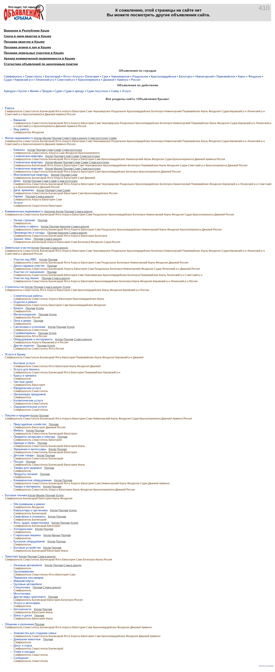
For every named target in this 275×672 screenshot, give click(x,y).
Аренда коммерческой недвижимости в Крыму (39, 58)
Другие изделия (24, 345)
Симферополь (13, 76)
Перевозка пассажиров (28, 577)
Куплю (22, 91)
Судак (8, 79)
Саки (105, 76)
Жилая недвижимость (19, 138)
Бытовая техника (16, 495)
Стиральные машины (27, 535)
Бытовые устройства (27, 547)
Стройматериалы (25, 333)
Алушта (77, 76)
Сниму (115, 91)
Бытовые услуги (24, 363)
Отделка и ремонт (25, 302)
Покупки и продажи (17, 415)
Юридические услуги (27, 388)
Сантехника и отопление (29, 326)
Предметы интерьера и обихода (34, 436)
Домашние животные (27, 639)
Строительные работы (28, 295)
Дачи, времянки (24, 190)
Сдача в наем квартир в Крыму (27, 36)
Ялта (66, 76)
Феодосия (254, 76)
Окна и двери (22, 320)
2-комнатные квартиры (28, 162)
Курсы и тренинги (25, 375)
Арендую (10, 91)
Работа (9, 108)
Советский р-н (66, 79)
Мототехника (22, 593)
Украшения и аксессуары (30, 449)
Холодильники (23, 529)
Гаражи (18, 196)
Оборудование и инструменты (33, 339)
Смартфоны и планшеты (29, 516)
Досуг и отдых (23, 645)
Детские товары (24, 455)
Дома (17, 181)
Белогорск (185, 76)
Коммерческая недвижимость (24, 211)
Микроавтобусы (24, 581)
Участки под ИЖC (25, 259)
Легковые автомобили (28, 565)
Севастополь (33, 76)
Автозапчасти (22, 609)
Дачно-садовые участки (29, 265)
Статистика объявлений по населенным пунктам (41, 64)
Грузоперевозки (24, 571)
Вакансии (20, 120)
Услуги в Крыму (15, 354)
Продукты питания (25, 474)
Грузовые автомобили (28, 584)
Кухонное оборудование (29, 541)
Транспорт (11, 556)
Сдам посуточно (97, 91)
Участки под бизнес (26, 278)
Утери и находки (24, 651)
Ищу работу (21, 129)
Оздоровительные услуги (30, 406)
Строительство (14, 287)
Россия (135, 79)
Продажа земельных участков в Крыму (34, 52)
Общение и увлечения (19, 624)
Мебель (19, 430)
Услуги (126, 91)
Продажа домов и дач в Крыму (27, 47)
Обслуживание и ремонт (29, 504)
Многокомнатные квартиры (31, 174)
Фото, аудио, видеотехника (31, 522)
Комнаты (19, 149)
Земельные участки (18, 247)
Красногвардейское (163, 76)
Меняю (34, 91)
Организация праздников (30, 394)
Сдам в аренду (74, 91)
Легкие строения (24, 220)
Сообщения (21, 658)
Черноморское (120, 76)
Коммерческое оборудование (33, 480)
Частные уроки (23, 381)
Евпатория (92, 76)
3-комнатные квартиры (28, 168)
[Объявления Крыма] (24, 19)
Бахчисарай (52, 76)
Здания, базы (22, 239)
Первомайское (225, 76)
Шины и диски (23, 615)
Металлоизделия (25, 314)
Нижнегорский (204, 76)
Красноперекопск (89, 79)
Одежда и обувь (24, 443)
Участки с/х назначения (29, 272)
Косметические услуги (28, 400)
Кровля (18, 308)
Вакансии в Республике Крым (26, 30)
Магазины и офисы (26, 226)
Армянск (122, 79)
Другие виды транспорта (30, 596)
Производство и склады (29, 232)
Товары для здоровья (28, 467)
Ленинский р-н (45, 79)
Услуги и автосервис (27, 603)
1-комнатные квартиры (28, 156)
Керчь (242, 76)
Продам (47, 91)
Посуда (18, 461)
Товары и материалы (27, 486)
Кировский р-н (24, 79)
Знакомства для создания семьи (35, 633)
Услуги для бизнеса (26, 369)
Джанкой (108, 79)
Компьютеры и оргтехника (30, 510)
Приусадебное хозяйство (30, 424)
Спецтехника (22, 587)
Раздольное (140, 76)
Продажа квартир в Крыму (24, 41)
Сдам (58, 91)
